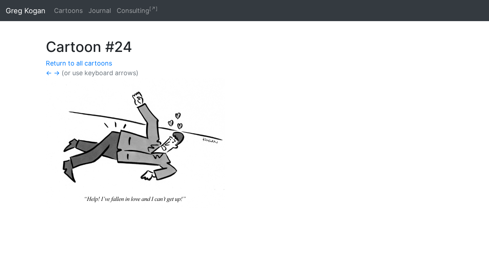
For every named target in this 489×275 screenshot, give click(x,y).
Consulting (137, 10)
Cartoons (68, 10)
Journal (99, 10)
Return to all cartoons (79, 63)
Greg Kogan (25, 10)
